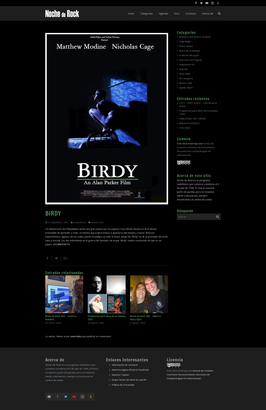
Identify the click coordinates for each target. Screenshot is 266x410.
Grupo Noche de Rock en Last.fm (129, 379)
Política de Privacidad (123, 384)
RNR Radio (185, 73)
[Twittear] (56, 258)
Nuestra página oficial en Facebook (130, 369)
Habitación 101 (187, 64)
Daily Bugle (185, 41)
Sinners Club (97, 222)
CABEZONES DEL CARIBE (192, 118)
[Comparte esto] (48, 258)
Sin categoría (186, 78)
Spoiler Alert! (186, 87)
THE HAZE (185, 127)
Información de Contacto (125, 364)
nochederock (79, 222)
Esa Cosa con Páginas (190, 59)
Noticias (183, 69)
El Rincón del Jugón (189, 55)
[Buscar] (219, 13)
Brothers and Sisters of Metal (195, 36)
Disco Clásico (186, 46)
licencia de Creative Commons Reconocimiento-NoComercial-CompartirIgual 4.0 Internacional (190, 374)
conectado (75, 336)
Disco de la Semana (189, 50)
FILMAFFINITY (61, 244)
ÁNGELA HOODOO (189, 123)
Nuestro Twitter (120, 374)
